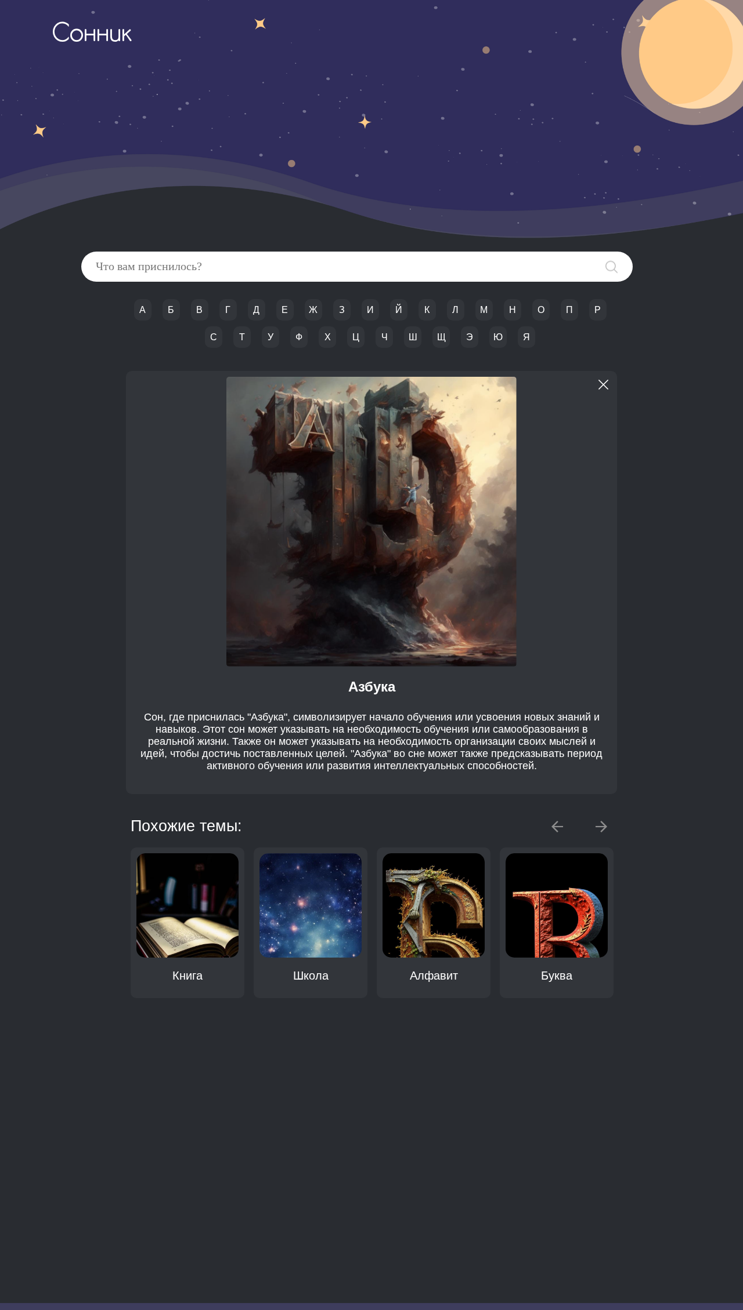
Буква (556, 975)
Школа (311, 975)
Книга (187, 975)
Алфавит (434, 975)
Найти (611, 267)
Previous (557, 826)
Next (601, 826)
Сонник (92, 35)
